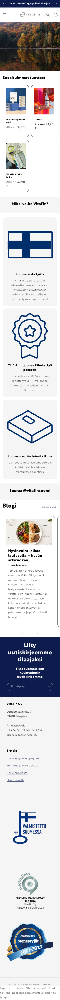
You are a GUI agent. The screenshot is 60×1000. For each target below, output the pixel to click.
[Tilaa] (49, 687)
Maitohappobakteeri (15, 121)
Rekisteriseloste (17, 773)
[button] (4, 15)
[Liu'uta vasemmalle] (22, 633)
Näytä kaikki (50, 508)
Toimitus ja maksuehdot (22, 766)
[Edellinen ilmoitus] (3, 3)
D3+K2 (38, 120)
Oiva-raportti (15, 780)
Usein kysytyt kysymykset (23, 758)
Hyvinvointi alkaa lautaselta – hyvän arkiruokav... (25, 555)
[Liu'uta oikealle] (37, 633)
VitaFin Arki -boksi (14, 176)
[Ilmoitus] (56, 3)
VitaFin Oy (23, 984)
